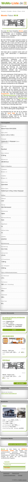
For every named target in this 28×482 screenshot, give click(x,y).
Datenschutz (15, 473)
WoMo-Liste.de (22, 480)
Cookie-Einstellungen (9, 475)
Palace (19, 11)
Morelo (14, 11)
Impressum (6, 473)
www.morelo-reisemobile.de (9, 393)
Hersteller (9, 11)
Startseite (3, 11)
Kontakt (20, 475)
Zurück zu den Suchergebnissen (17, 444)
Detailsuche (7, 464)
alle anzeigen (20, 383)
